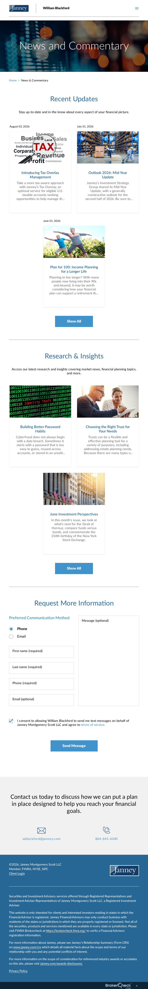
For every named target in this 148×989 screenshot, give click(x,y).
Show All (74, 321)
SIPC (45, 869)
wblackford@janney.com (42, 839)
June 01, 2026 (51, 221)
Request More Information (74, 603)
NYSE (36, 869)
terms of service (92, 725)
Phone (22, 629)
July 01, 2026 (85, 126)
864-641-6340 (106, 839)
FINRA (26, 869)
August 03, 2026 (20, 126)
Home (13, 80)
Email (21, 636)
